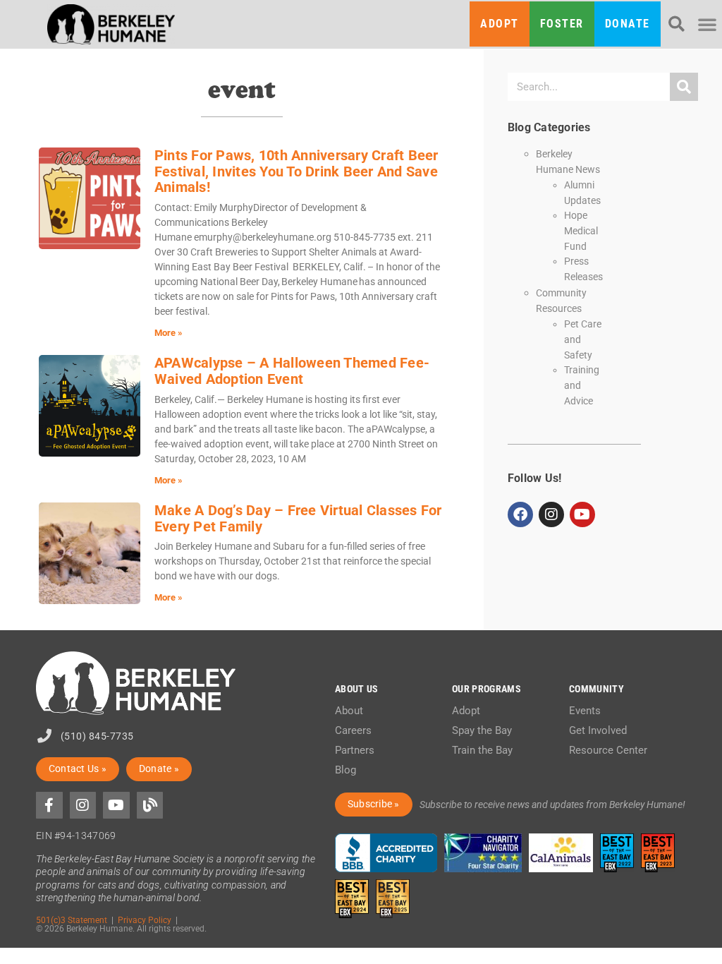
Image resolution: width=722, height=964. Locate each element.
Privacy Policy (144, 920)
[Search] (684, 87)
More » (168, 332)
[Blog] (150, 805)
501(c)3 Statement (71, 920)
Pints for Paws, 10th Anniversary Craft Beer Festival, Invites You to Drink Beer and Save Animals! (296, 171)
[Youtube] (582, 514)
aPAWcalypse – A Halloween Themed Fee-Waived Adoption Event (291, 370)
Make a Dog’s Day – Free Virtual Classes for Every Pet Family (298, 518)
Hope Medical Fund (581, 230)
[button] (676, 24)
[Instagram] (551, 514)
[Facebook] (520, 514)
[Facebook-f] (49, 805)
